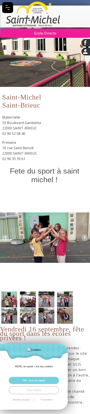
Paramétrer (47, 400)
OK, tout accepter (34, 380)
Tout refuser (34, 390)
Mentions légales (21, 400)
